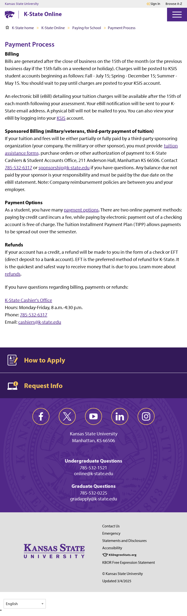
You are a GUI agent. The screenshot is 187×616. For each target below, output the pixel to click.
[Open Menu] (177, 14)
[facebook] (40, 416)
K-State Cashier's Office (28, 300)
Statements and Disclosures (124, 540)
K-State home (23, 27)
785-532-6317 (18, 167)
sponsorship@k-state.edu (64, 167)
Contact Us (111, 526)
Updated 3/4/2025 (116, 581)
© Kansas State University (122, 573)
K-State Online (43, 13)
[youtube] (93, 416)
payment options (81, 210)
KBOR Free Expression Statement (128, 562)
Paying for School (86, 27)
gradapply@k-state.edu (93, 499)
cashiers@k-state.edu (39, 322)
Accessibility (112, 548)
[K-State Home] (10, 14)
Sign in (155, 4)
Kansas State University (22, 4)
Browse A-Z (174, 4)
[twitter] (67, 416)
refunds (12, 274)
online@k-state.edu (93, 473)
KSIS (61, 118)
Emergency (111, 533)
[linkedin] (119, 416)
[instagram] (146, 416)
